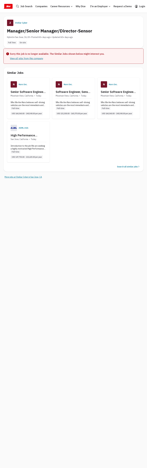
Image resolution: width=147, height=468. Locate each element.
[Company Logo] (14, 84)
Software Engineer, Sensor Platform (73, 92)
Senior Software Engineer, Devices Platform (118, 92)
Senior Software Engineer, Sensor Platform (28, 92)
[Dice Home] (8, 6)
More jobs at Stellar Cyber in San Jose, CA (23, 177)
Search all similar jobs (127, 166)
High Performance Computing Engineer (24, 135)
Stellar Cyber (21, 23)
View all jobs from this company (26, 58)
